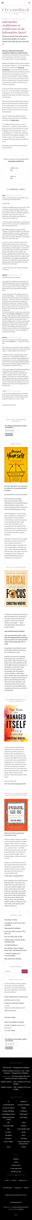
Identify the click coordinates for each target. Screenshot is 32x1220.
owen (4, 195)
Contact (13, 1180)
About (7, 1180)
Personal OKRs (8, 1126)
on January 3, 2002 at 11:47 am (13, 391)
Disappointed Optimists (12, 928)
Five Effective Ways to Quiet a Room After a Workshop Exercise (15, 949)
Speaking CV (18, 1187)
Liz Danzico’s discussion (15, 314)
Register (16, 1159)
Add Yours (22, 189)
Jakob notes (15, 120)
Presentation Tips (24, 1129)
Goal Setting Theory (8, 1114)
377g (18, 1000)
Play (8, 1129)
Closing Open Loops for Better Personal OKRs (14, 941)
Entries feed (16, 1165)
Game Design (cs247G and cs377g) (15, 997)
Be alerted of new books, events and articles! (16, 426)
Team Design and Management (24, 1143)
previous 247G (9, 1000)
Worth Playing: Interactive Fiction (15, 1195)
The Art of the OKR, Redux (13, 937)
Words (23, 1147)
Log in (16, 1162)
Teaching (23, 1138)
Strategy (8, 1138)
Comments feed (16, 1168)
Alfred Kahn (7, 1067)
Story (23, 1135)
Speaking (8, 1135)
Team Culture (8, 1141)
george (4, 337)
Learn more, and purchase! (13, 876)
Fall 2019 (7, 1010)
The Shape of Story (10, 920)
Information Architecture (16, 161)
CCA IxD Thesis (9, 1030)
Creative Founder (10, 1025)
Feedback (23, 1111)
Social (24, 1132)
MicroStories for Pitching (12, 959)
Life (8, 1122)
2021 (14, 1010)
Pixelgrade (20, 1209)
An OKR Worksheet (11, 945)
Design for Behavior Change (14, 1003)
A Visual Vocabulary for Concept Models (12, 954)
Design (23, 1108)
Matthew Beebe (6, 1082)
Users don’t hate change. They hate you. (15, 932)
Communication (8, 1105)
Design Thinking (8, 1111)
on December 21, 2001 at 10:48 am (14, 195)
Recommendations (16, 1202)
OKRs (24, 1122)
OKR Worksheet (7, 1187)
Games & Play (22, 1180)
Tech (8, 1147)
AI (8, 1101)
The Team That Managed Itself (15, 784)
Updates (26, 1187)
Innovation (23, 1117)
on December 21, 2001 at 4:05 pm (14, 337)
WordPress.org (16, 1171)
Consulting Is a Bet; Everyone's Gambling (15, 924)
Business (24, 1101)
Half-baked (23, 1114)
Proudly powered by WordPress (20, 1207)
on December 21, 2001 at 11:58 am (15, 275)
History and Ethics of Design (14, 1022)
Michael (4, 275)
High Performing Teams (8, 1118)
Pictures (23, 1126)
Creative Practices (8, 1108)
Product (8, 1132)
